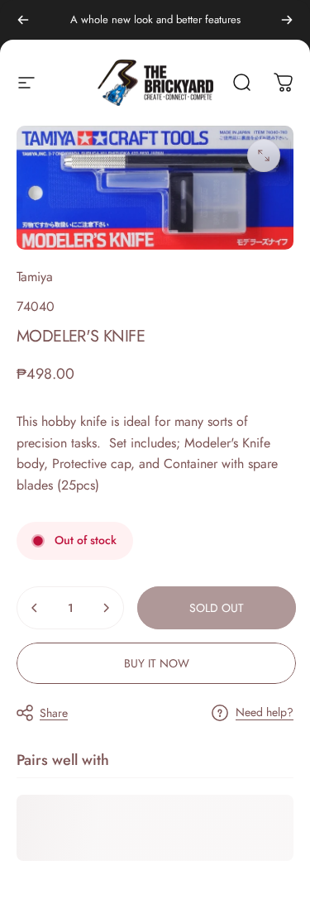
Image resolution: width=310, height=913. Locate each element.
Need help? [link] (264, 712)
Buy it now (156, 663)
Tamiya (35, 276)
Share (54, 713)
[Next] (287, 20)
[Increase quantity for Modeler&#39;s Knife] (105, 608)
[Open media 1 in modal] (263, 155)
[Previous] (23, 20)
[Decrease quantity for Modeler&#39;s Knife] (34, 608)
